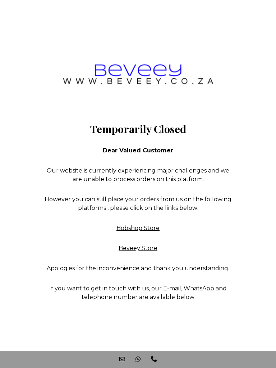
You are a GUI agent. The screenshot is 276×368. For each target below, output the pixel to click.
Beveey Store (138, 248)
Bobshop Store (138, 228)
